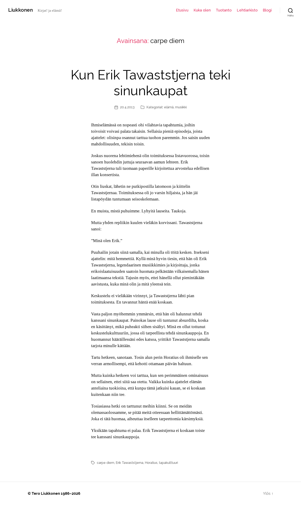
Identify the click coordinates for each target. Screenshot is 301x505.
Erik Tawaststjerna (129, 463)
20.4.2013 (127, 107)
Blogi (267, 10)
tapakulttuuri (168, 463)
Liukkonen (20, 10)
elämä (169, 107)
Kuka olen (202, 10)
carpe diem (105, 463)
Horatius (151, 463)
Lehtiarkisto (247, 10)
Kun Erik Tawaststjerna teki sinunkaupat (151, 82)
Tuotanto (224, 10)
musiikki (181, 107)
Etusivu (182, 10)
